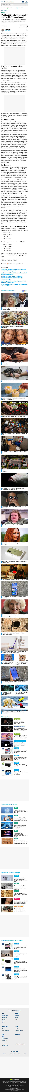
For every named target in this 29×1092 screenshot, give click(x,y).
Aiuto (19, 1086)
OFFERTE (16, 748)
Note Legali (12, 1085)
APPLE (5, 10)
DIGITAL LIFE (5, 1026)
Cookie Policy (21, 1085)
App (16, 1019)
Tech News (4, 1019)
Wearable (4, 1028)
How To (16, 1028)
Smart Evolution (5, 1030)
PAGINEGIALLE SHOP (19, 1081)
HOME (2, 10)
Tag (19, 1053)
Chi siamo (7, 1085)
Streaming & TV (5, 1038)
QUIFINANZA (23, 1082)
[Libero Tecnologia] (14, 1051)
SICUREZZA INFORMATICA (20, 726)
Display (10, 260)
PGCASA (24, 1081)
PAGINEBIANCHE (6, 1082)
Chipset (4, 260)
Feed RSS (4, 1053)
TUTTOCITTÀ (12, 1082)
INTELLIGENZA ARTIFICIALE (20, 741)
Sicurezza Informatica (5, 1044)
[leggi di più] (27, 30)
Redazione (17, 1034)
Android (17, 1015)
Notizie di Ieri (4, 1017)
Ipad (15, 260)
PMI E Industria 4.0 (19, 1044)
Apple (16, 1017)
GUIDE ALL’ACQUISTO (19, 906)
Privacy (16, 1085)
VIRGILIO (7, 1081)
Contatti (24, 1053)
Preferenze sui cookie (13, 1086)
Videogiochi (4, 1040)
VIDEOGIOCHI (17, 719)
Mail (23, 3)
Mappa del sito (12, 1053)
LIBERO (4, 1081)
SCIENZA (16, 883)
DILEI (16, 1082)
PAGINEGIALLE (12, 1081)
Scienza (3, 1021)
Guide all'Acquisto (19, 1030)
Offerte (3, 1022)
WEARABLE (17, 898)
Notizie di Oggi (5, 1015)
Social (3, 1036)
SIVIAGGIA (19, 1082)
